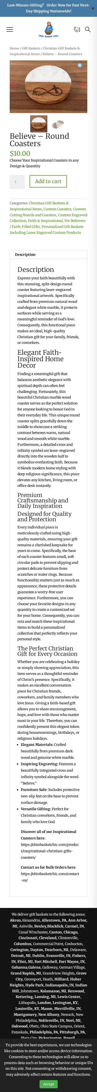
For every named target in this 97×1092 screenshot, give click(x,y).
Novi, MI (73, 1020)
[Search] (88, 29)
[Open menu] (9, 29)
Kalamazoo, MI (53, 991)
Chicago (70, 932)
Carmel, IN (74, 926)
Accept (48, 1084)
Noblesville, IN (51, 1020)
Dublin (38, 955)
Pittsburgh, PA (72, 1032)
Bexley (40, 926)
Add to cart (48, 181)
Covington (19, 950)
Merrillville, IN (67, 1008)
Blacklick (55, 926)
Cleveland (47, 938)
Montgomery (25, 1014)
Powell (69, 1038)
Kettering (24, 997)
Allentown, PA (54, 920)
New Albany (48, 1014)
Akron (15, 920)
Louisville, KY (27, 1008)
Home (14, 48)
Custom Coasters (57, 209)
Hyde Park (34, 985)
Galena (34, 967)
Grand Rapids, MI (26, 973)
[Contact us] (77, 29)
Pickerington (50, 1038)
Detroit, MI (21, 955)
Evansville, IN (58, 955)
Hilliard (61, 979)
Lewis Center (68, 997)
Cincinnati (28, 938)
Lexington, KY (65, 1002)
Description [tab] (25, 254)
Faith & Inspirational (45, 220)
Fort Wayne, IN (72, 961)
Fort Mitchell (46, 961)
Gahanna (19, 967)
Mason (46, 1008)
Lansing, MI (45, 997)
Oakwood (20, 1026)
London (44, 1002)
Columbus (22, 944)
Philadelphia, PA (44, 1032)
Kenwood (76, 991)
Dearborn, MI (56, 950)
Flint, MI (25, 961)
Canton (55, 932)
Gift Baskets (31, 48)
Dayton (36, 950)
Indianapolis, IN (59, 985)
